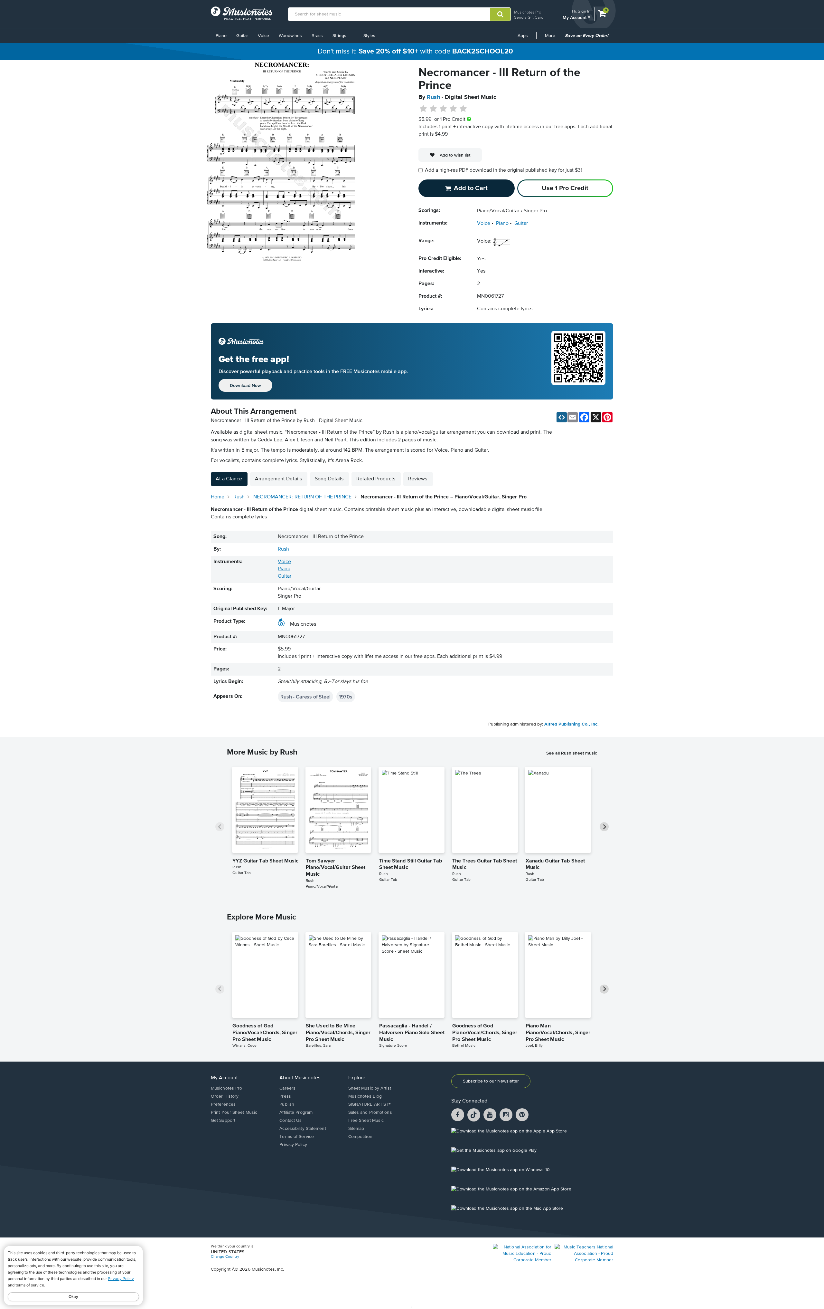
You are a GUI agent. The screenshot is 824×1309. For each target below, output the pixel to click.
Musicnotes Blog (365, 1096)
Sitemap (356, 1128)
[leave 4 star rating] (453, 109)
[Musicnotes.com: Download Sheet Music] (241, 13)
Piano (221, 36)
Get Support (223, 1120)
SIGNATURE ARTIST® (369, 1104)
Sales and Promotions (370, 1112)
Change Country (225, 1257)
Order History (225, 1096)
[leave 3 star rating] (443, 109)
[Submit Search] (500, 14)
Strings (339, 36)
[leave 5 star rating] (463, 109)
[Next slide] (604, 826)
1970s (345, 696)
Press (285, 1096)
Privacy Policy (293, 1144)
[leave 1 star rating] (423, 109)
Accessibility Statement (302, 1128)
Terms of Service (296, 1136)
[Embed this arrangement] (562, 417)
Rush (433, 97)
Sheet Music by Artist (369, 1088)
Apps (523, 36)
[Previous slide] (219, 826)
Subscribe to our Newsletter (491, 1081)
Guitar (242, 36)
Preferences (223, 1104)
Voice (263, 36)
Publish (286, 1104)
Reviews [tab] (417, 479)
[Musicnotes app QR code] (578, 361)
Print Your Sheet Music (234, 1112)
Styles (369, 36)
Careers (287, 1088)
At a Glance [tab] (229, 479)
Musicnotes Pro (527, 12)
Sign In (584, 11)
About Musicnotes (299, 1078)
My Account (575, 17)
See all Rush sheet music (571, 753)
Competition (360, 1136)
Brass (317, 36)
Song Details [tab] (329, 479)
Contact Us (290, 1120)
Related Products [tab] (375, 479)
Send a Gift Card (528, 17)
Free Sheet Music (366, 1120)
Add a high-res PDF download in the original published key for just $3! (503, 170)
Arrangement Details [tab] (278, 479)
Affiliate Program (296, 1112)
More (552, 38)
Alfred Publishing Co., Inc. (571, 724)
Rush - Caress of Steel (305, 696)
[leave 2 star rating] (433, 109)
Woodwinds (290, 36)
